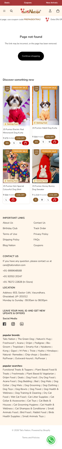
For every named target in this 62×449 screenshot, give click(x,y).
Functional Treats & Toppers (18, 369)
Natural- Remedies (13, 354)
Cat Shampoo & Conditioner (30, 408)
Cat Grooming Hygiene (25, 404)
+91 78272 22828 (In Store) (18, 282)
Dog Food (31, 377)
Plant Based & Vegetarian (40, 373)
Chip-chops (31, 354)
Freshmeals (18, 373)
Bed (36, 381)
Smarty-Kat (32, 346)
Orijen (29, 343)
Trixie (32, 350)
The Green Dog (26, 339)
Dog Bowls (21, 389)
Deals (21, 377)
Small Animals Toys (33, 416)
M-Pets (23, 350)
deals (6, 2)
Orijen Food (9, 377)
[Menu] (4, 11)
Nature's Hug (43, 339)
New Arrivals (52, 2)
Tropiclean (18, 346)
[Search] (11, 11)
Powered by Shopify (41, 430)
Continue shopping (31, 56)
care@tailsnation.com (14, 265)
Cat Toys (32, 400)
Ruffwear (8, 358)
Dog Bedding (25, 381)
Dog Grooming (32, 385)
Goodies (44, 354)
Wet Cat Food (18, 397)
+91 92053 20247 (12, 276)
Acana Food (9, 381)
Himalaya (52, 350)
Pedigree (39, 343)
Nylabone (46, 346)
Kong (5, 350)
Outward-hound (24, 358)
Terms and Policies (31, 437)
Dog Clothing (50, 385)
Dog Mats (46, 381)
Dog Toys (8, 389)
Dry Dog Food (46, 377)
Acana (20, 343)
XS (7, 143)
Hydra (41, 350)
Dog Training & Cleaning (28, 393)
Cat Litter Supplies (38, 397)
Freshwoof (8, 343)
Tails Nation (9, 339)
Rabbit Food (39, 412)
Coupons (28, 2)
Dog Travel (35, 389)
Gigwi (14, 350)
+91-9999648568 (12, 270)
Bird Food (25, 412)
